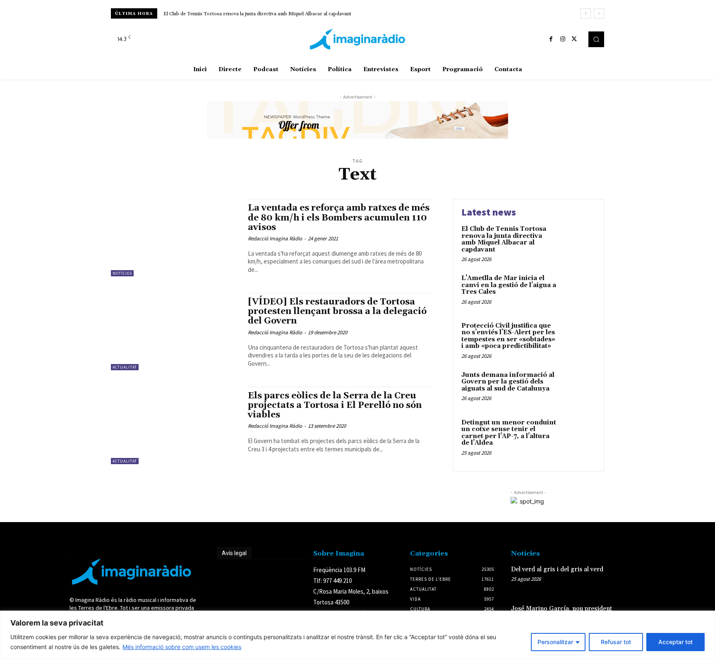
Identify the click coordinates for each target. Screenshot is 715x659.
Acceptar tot (675, 641)
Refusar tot (616, 641)
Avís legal (234, 553)
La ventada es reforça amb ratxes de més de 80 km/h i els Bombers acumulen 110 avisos (338, 217)
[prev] (586, 13)
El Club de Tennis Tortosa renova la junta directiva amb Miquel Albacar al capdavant (257, 14)
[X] (574, 39)
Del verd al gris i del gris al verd (557, 569)
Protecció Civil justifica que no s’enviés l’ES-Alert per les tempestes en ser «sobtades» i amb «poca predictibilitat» (508, 336)
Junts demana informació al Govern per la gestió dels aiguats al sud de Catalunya (507, 382)
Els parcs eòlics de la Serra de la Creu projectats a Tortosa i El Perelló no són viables (335, 405)
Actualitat (125, 367)
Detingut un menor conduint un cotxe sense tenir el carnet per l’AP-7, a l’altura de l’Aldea (508, 433)
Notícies (122, 273)
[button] (596, 39)
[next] (599, 13)
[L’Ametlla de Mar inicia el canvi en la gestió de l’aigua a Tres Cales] (578, 291)
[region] (357, 635)
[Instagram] (563, 39)
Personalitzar (555, 641)
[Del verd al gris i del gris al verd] (632, 578)
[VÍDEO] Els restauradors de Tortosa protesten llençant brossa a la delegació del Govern (337, 311)
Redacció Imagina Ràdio (275, 238)
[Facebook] (551, 39)
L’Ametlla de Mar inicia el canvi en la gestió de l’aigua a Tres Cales (508, 285)
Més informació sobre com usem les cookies (181, 646)
